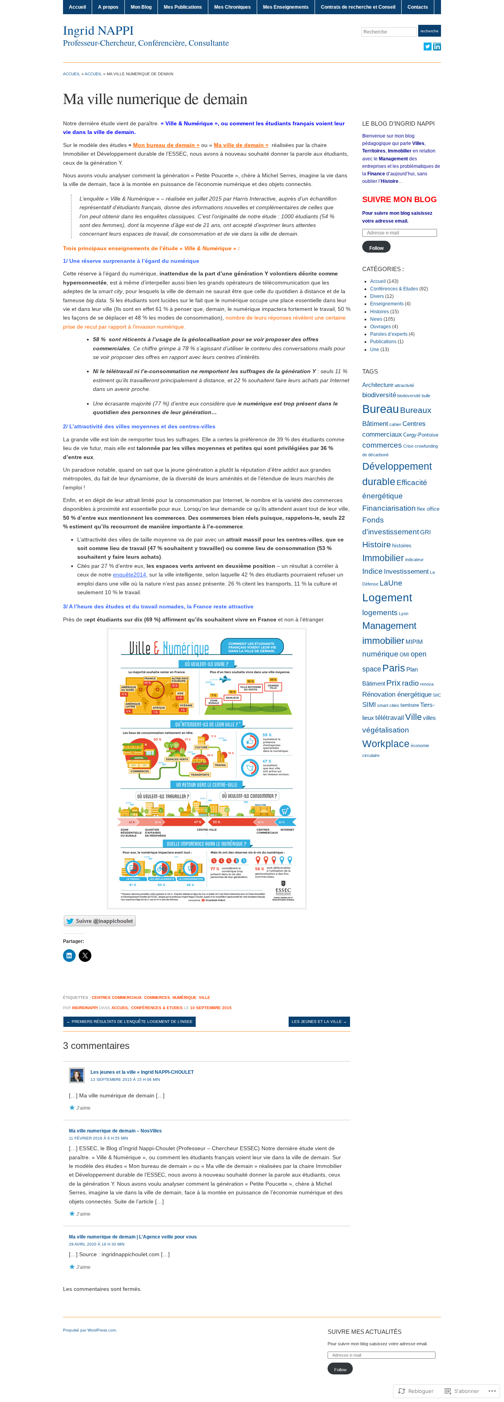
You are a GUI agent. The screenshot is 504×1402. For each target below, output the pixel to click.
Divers (377, 296)
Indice (372, 571)
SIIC (437, 695)
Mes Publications (183, 7)
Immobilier (383, 558)
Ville (204, 997)
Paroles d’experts (389, 334)
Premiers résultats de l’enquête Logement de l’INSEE (130, 1021)
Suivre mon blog (399, 199)
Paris (393, 667)
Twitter (428, 46)
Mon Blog (141, 7)
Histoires (379, 311)
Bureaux (416, 410)
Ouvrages (380, 326)
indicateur (414, 559)
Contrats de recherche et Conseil (358, 7)
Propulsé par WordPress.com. (90, 1330)
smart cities (388, 705)
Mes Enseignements (286, 7)
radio (410, 683)
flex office (428, 509)
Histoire (376, 544)
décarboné (378, 454)
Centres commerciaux (117, 997)
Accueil (77, 7)
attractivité (404, 385)
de (364, 454)
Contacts (418, 7)
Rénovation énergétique (397, 694)
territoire (409, 705)
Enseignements (387, 304)
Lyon (403, 613)
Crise (408, 446)
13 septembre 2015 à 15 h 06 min (125, 1079)
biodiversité (379, 394)
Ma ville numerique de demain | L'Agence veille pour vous (133, 1237)
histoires (401, 546)
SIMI (369, 704)
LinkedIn (437, 46)
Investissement (406, 571)
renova (427, 684)
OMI (405, 655)
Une (374, 349)
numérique (184, 997)
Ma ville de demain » (241, 145)
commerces (157, 997)
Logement (387, 597)
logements (380, 612)
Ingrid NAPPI (98, 29)
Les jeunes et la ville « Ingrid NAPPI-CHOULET (142, 1072)
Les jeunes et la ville (319, 1021)
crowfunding (426, 446)
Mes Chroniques (232, 7)
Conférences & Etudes (157, 1008)
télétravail (389, 717)
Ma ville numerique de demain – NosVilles (115, 1131)
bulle (426, 395)
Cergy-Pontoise (420, 435)
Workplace (386, 743)
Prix (393, 682)
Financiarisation (389, 508)
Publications (383, 341)
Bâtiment (375, 423)
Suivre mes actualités (365, 1331)
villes (429, 717)
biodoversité (409, 395)
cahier (395, 424)
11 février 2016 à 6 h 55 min (98, 1138)
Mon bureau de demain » (166, 145)
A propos (108, 7)
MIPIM (414, 641)
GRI (425, 532)
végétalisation (385, 730)
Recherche (430, 31)
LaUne (391, 583)
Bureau (380, 408)
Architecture (377, 384)
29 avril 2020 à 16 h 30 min (96, 1244)
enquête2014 (129, 574)
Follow (376, 248)
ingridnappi (85, 1008)
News (376, 319)
